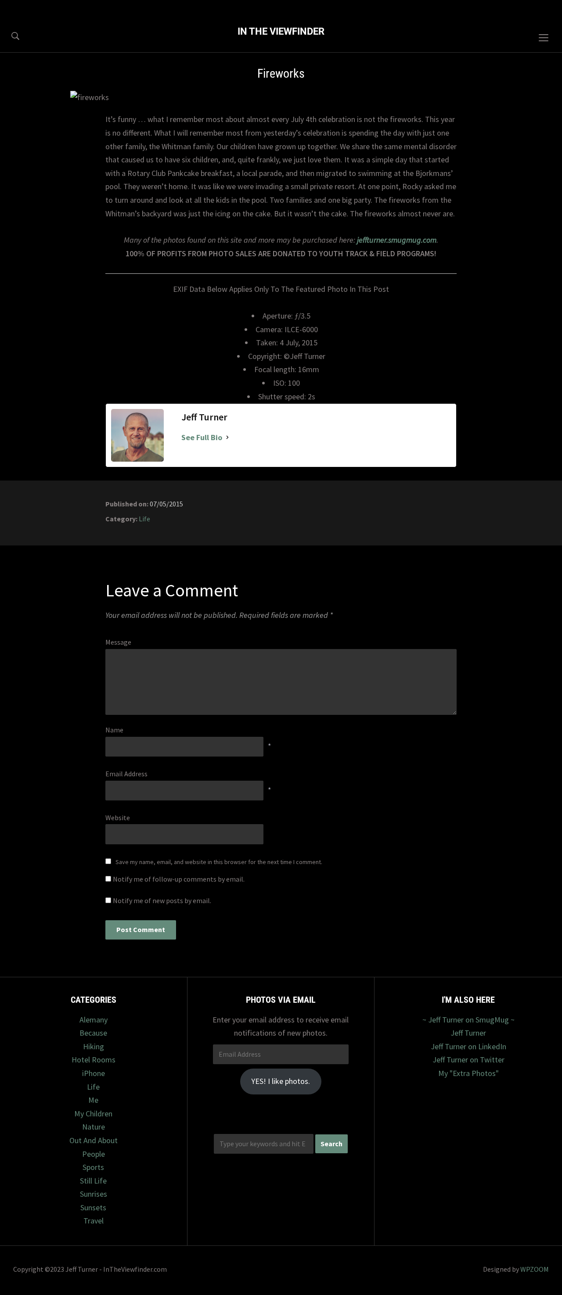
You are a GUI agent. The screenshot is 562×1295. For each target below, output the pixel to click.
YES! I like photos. (280, 1081)
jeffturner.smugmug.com (396, 240)
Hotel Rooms (93, 1060)
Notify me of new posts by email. (162, 900)
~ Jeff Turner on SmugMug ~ (468, 1020)
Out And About (93, 1140)
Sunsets (93, 1207)
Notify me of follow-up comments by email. (179, 879)
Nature (93, 1127)
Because (93, 1033)
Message (118, 642)
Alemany (93, 1020)
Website (117, 817)
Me (93, 1100)
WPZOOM (534, 1269)
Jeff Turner (468, 1033)
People (93, 1154)
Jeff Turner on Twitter (468, 1060)
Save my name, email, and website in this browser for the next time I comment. (218, 862)
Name (114, 729)
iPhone (93, 1073)
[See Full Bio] (227, 438)
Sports (93, 1167)
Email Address (126, 773)
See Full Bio (201, 437)
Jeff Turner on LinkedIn (468, 1046)
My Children (93, 1113)
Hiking (93, 1046)
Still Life (93, 1181)
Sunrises (93, 1194)
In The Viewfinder (281, 31)
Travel (93, 1221)
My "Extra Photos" (468, 1073)
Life (144, 518)
